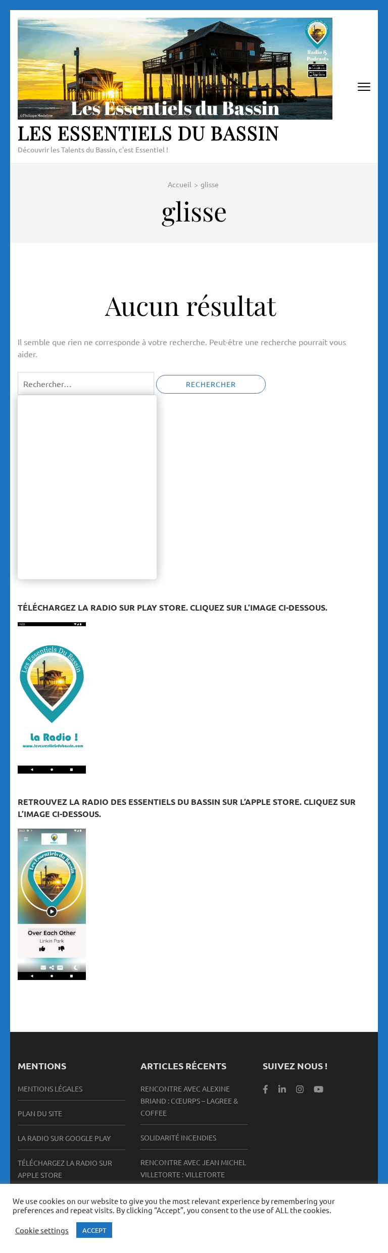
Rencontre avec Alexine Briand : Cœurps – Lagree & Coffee (189, 1100)
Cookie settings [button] (42, 1230)
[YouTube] (318, 1088)
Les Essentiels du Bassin (148, 132)
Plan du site (40, 1113)
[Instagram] (300, 1088)
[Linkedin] (282, 1088)
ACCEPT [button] (94, 1230)
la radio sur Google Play (64, 1137)
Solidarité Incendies (178, 1137)
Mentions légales (50, 1088)
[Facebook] (265, 1088)
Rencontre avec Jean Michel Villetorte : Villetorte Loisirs (193, 1174)
